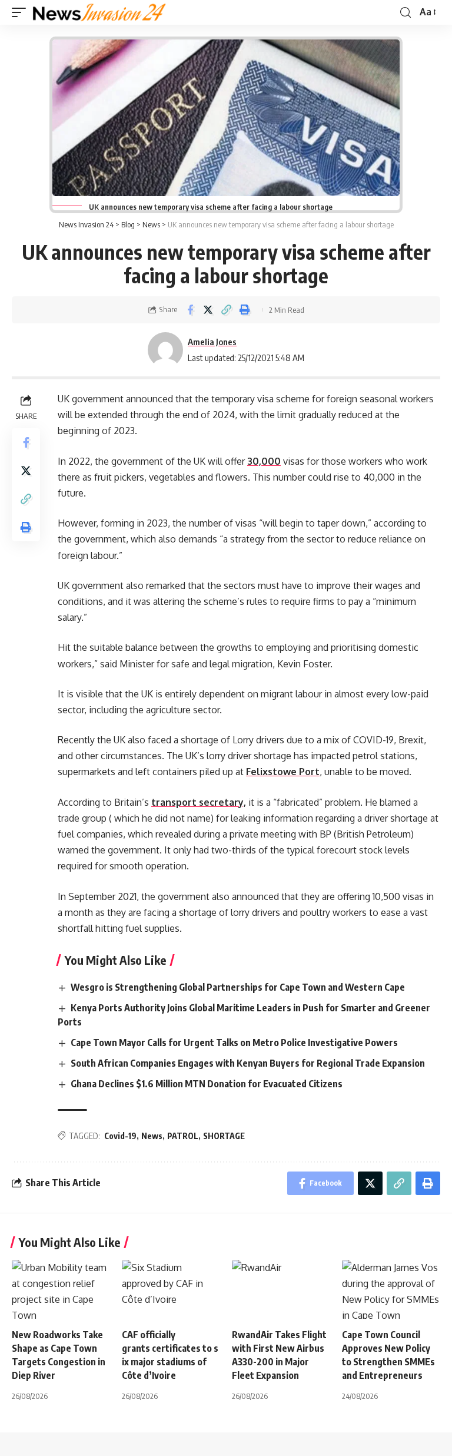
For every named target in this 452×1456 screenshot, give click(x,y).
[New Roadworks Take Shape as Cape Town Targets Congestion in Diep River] (61, 1289)
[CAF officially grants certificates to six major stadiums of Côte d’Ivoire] (171, 1289)
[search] (405, 13)
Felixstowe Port (283, 771)
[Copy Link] (226, 309)
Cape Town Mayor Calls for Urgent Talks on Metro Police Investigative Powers (235, 1042)
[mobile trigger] (22, 12)
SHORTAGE (224, 1136)
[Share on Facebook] (190, 309)
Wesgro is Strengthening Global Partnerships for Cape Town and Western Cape (239, 987)
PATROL (182, 1136)
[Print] (245, 309)
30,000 (264, 461)
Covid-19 (120, 1136)
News (151, 1136)
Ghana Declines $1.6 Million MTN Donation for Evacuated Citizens (207, 1084)
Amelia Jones (212, 341)
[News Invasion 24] (100, 12)
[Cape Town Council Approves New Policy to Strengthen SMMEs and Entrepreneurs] (391, 1289)
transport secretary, (198, 802)
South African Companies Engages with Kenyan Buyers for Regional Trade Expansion (249, 1063)
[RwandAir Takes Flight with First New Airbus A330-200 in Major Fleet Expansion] (281, 1289)
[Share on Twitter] (208, 309)
